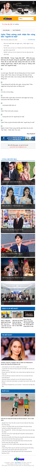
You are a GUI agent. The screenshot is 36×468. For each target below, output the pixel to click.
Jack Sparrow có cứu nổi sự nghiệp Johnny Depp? (14, 367)
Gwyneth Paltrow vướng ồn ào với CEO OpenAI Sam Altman (17, 379)
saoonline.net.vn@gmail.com (18, 147)
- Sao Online (17, 462)
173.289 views (31, 39)
